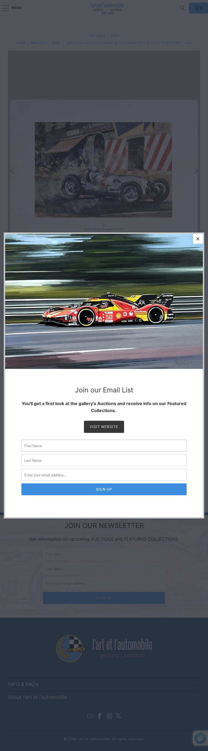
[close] (198, 239)
